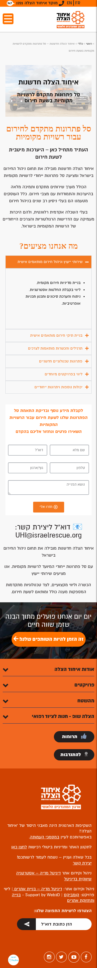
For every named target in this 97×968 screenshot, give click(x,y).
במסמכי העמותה (44, 837)
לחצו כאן (19, 847)
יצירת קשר (82, 863)
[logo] (70, 19)
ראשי (89, 43)
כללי (80, 43)
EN (69, 3)
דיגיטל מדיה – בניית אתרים (37, 889)
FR (77, 3)
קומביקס (71, 895)
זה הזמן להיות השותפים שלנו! (51, 639)
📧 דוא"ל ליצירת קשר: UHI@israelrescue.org (48, 531)
